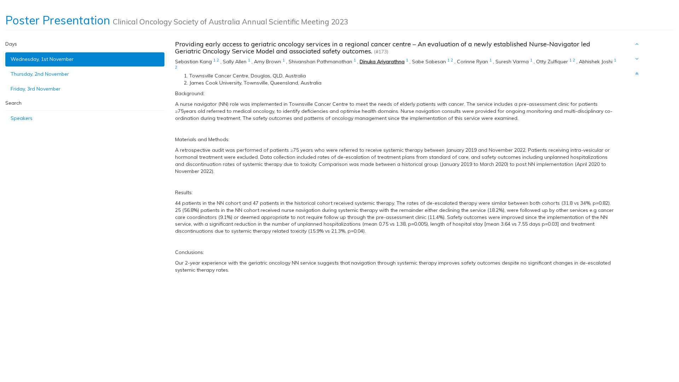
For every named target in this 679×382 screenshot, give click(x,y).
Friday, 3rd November (35, 89)
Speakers (22, 118)
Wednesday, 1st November (42, 59)
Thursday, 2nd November (40, 74)
